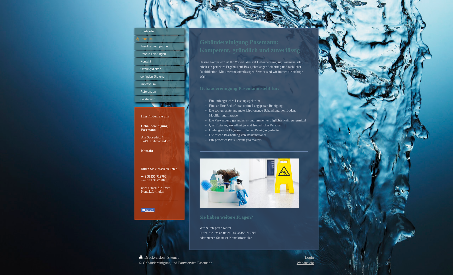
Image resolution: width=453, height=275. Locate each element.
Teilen (149, 210)
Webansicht (305, 263)
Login (309, 257)
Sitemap (173, 257)
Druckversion (154, 257)
